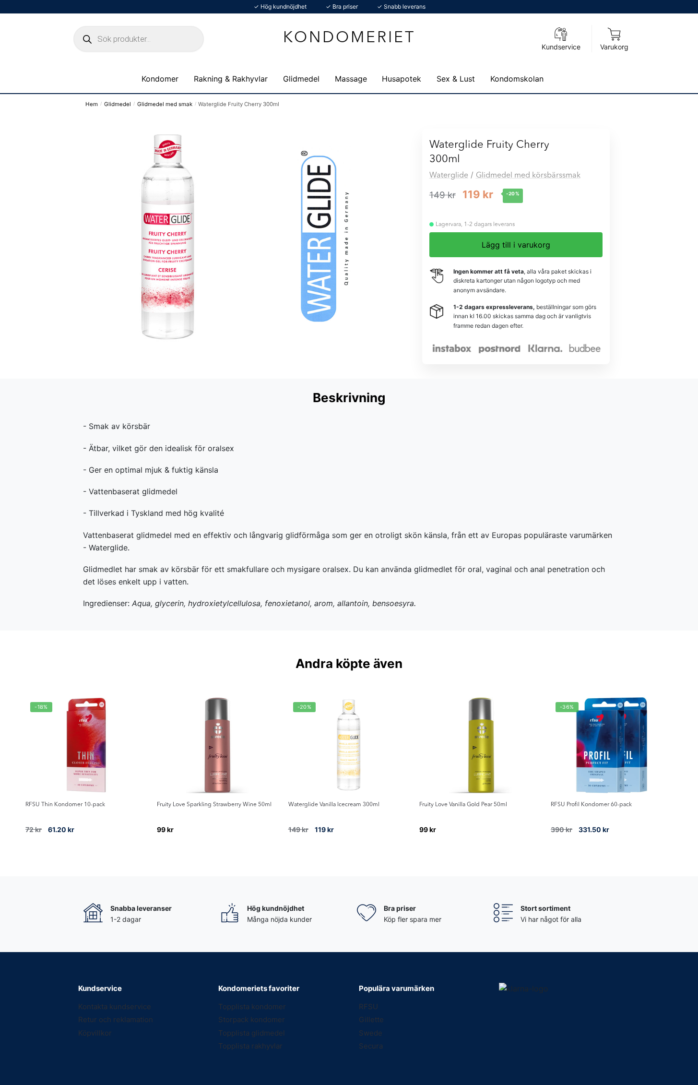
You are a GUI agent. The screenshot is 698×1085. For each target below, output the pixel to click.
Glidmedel (117, 104)
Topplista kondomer (252, 1006)
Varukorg (614, 47)
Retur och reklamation (115, 1019)
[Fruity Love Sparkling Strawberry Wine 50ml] (218, 745)
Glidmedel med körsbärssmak (528, 175)
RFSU (368, 1006)
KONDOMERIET (349, 38)
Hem (91, 104)
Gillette (371, 1019)
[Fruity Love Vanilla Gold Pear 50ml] (480, 745)
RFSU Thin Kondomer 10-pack (65, 805)
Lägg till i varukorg (516, 245)
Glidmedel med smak (164, 104)
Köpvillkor (95, 1032)
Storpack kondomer (251, 1019)
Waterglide (448, 175)
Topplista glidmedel (251, 1032)
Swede (370, 1032)
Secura (371, 1045)
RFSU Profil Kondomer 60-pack (591, 805)
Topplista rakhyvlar (250, 1045)
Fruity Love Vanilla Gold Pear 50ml (463, 805)
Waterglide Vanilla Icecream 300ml (333, 805)
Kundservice (561, 47)
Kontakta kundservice (114, 1006)
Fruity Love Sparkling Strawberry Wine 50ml (214, 805)
